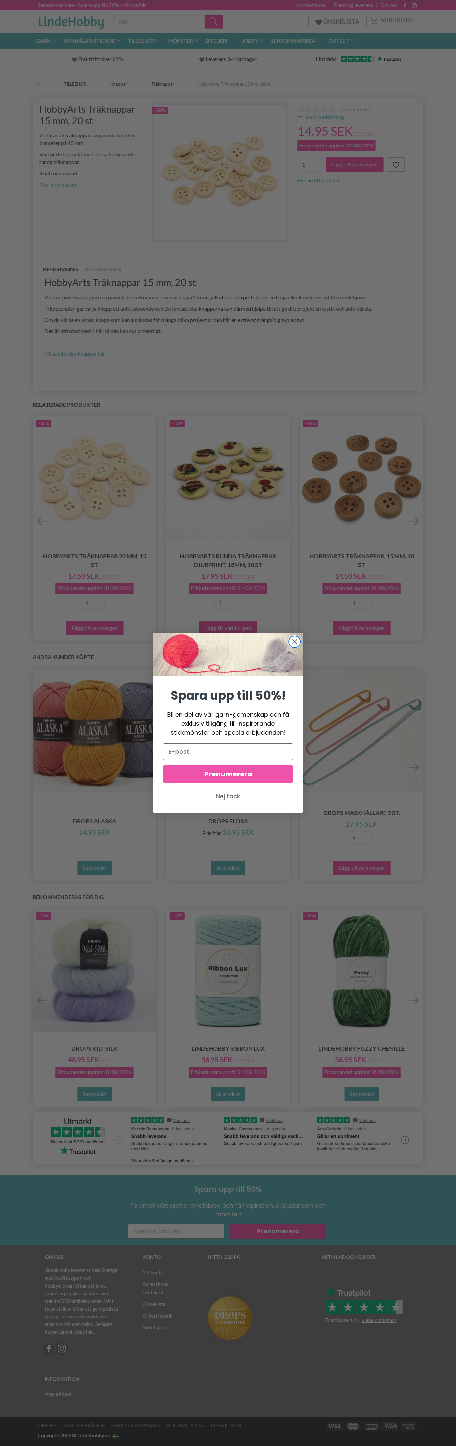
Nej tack (228, 796)
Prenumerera (228, 774)
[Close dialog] (294, 642)
